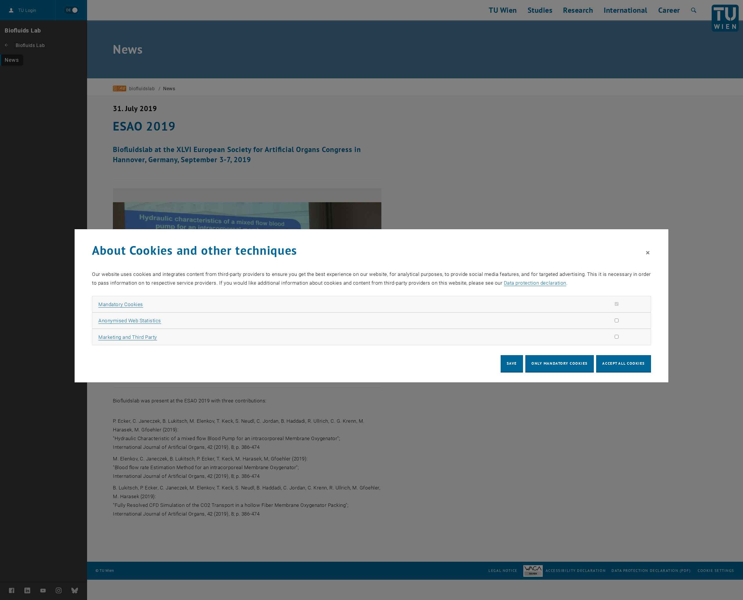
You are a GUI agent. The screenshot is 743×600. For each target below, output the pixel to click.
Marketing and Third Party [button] (127, 337)
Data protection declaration (535, 283)
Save (512, 363)
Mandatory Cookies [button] (120, 304)
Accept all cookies (623, 363)
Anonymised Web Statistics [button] (129, 321)
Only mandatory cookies (559, 363)
